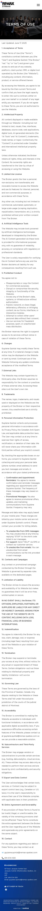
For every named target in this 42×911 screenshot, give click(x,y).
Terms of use (26, 903)
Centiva (25, 908)
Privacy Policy (16, 903)
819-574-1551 (10, 858)
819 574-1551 (13, 877)
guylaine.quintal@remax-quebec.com (20, 853)
